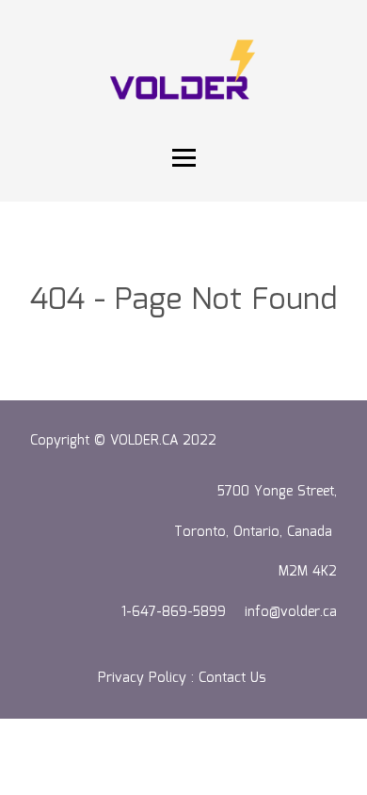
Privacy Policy (142, 678)
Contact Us (234, 678)
